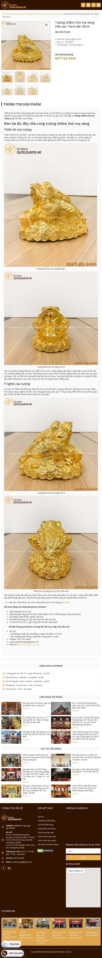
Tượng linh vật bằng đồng (20, 14)
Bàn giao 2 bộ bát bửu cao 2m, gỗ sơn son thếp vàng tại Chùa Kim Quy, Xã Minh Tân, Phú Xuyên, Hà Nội (36, 789)
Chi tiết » (26, 708)
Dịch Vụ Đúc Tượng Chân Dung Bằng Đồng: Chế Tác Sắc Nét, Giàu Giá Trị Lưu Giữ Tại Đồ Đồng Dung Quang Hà (85, 721)
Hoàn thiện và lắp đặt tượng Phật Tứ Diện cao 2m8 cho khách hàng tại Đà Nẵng (84, 788)
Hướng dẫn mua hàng (46, 828)
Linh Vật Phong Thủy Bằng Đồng (48, 14)
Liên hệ (41, 816)
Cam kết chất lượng (45, 824)
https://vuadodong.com (28, 644)
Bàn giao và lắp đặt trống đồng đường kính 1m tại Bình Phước (85, 770)
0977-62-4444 (65, 58)
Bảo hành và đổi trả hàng (48, 844)
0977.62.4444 (16, 953)
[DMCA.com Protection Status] (45, 851)
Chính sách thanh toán (47, 836)
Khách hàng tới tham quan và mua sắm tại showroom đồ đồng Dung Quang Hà (37, 757)
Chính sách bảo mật (46, 832)
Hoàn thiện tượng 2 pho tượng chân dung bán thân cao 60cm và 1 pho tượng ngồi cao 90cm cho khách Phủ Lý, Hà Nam (85, 735)
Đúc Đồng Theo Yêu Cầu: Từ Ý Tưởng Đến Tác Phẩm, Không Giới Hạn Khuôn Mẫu (35, 720)
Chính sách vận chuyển (47, 840)
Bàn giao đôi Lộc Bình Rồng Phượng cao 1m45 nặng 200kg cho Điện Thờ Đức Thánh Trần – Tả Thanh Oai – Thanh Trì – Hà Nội (36, 774)
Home (5, 14)
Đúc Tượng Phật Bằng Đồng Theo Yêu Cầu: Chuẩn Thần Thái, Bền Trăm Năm (86, 705)
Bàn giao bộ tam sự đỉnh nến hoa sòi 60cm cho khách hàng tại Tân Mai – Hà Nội (86, 757)
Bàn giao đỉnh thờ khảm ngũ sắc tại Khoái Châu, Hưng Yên (37, 704)
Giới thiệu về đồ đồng (46, 820)
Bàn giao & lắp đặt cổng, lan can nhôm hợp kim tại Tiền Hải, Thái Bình (37, 734)
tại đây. (66, 602)
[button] (93, 5)
